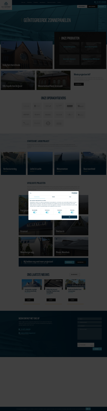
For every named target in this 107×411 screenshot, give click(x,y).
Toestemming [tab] (36, 196)
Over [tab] (70, 196)
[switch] (47, 212)
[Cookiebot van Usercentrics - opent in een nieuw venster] (72, 193)
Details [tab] (53, 196)
